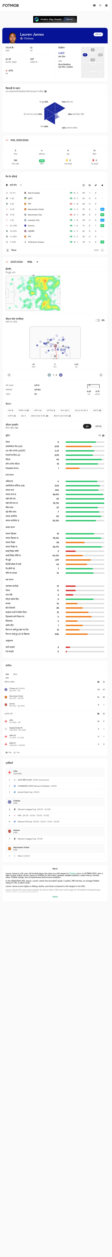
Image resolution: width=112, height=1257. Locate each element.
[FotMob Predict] (55, 19)
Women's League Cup (27, 809)
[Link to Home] (10, 5)
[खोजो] (100, 5)
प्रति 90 (98, 426)
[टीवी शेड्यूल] (94, 5)
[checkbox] (98, 320)
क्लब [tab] (7, 674)
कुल (87, 426)
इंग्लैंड (11, 71)
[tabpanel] (55, 713)
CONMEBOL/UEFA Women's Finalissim (34, 786)
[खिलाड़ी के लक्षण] (45, 91)
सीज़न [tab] (15, 674)
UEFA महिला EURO (25, 780)
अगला (96, 250)
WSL (20, 815)
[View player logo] (12, 37)
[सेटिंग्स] (106, 5)
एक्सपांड (55, 897)
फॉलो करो (98, 34)
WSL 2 (20, 856)
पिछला (13, 250)
